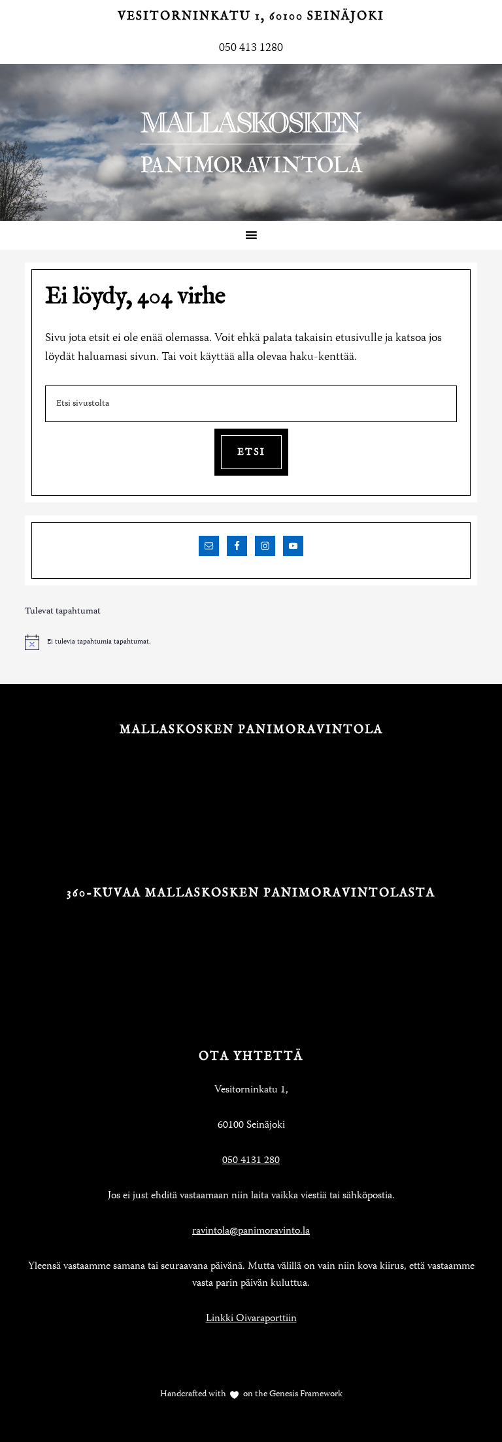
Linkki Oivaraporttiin (251, 1319)
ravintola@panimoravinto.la (251, 1231)
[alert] (251, 642)
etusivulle (358, 338)
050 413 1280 (251, 48)
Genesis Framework (305, 1394)
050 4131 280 (251, 1161)
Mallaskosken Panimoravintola (251, 142)
